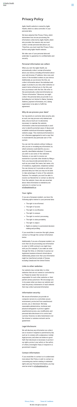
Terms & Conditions (46, 401)
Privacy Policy (29, 401)
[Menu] (72, 5)
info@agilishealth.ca (29, 187)
